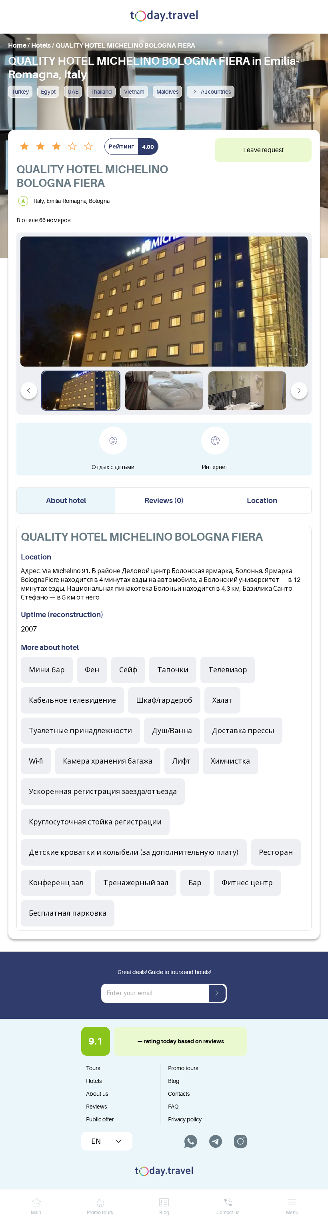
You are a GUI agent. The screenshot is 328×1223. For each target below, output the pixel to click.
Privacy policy (185, 1119)
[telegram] (215, 1141)
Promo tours (183, 1068)
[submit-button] (217, 993)
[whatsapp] (190, 1141)
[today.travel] (164, 16)
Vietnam (134, 91)
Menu (292, 1212)
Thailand (101, 91)
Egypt (48, 91)
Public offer (100, 1119)
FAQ (173, 1106)
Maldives (167, 91)
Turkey (20, 91)
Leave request (263, 150)
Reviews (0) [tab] (164, 501)
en (96, 1141)
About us (97, 1094)
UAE (73, 91)
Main (36, 1212)
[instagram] (240, 1141)
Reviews (96, 1106)
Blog (174, 1081)
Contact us (228, 1212)
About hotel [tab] (66, 501)
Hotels (94, 1081)
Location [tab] (262, 501)
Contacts (179, 1094)
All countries (216, 91)
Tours (93, 1068)
